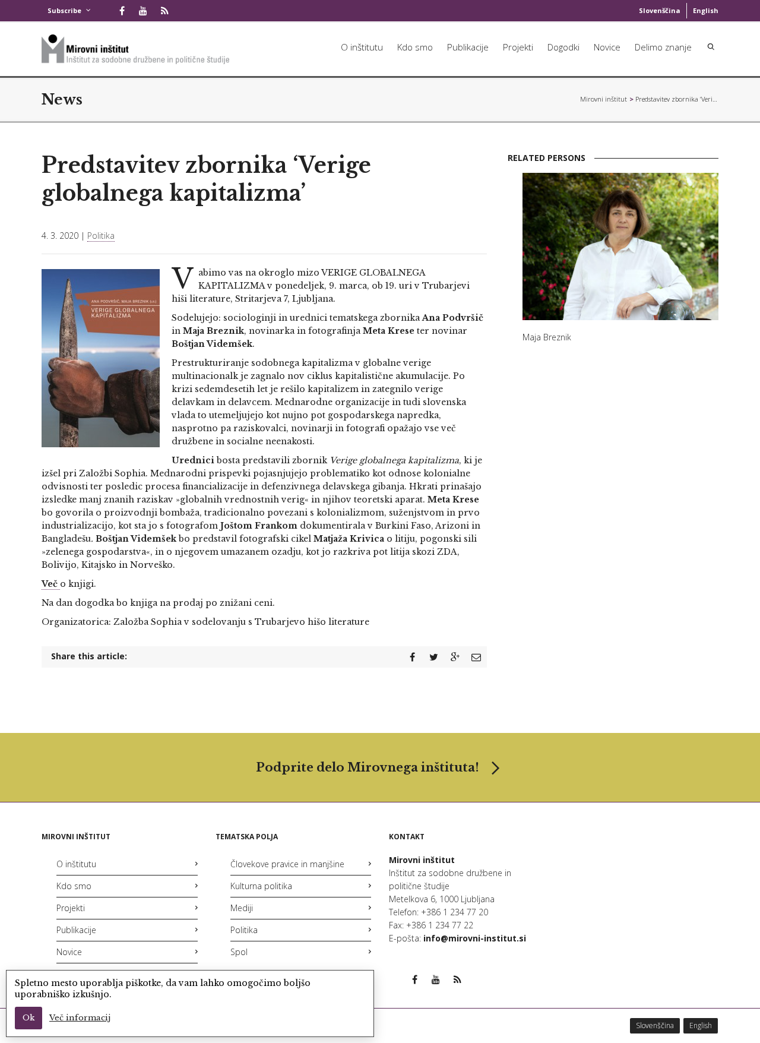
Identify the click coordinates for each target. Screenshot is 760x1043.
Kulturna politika (261, 886)
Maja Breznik (546, 337)
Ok (28, 1018)
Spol (239, 951)
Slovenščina (659, 10)
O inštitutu (362, 47)
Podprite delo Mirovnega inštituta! (367, 767)
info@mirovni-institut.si (474, 938)
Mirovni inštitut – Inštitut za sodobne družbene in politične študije (604, 98)
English (705, 10)
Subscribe (64, 10)
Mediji (241, 908)
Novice (607, 47)
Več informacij (79, 1018)
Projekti (518, 47)
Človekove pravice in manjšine (287, 864)
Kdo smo (415, 47)
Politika (101, 235)
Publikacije (468, 47)
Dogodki (563, 47)
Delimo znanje (663, 47)
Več (51, 584)
